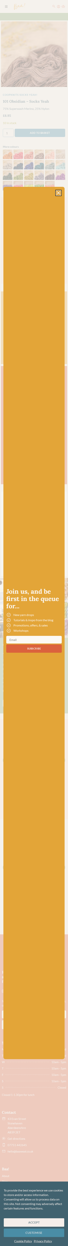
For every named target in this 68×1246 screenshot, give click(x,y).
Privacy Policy (43, 1241)
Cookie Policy (23, 1241)
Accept (34, 1222)
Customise (34, 1232)
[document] (34, 623)
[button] (58, 193)
